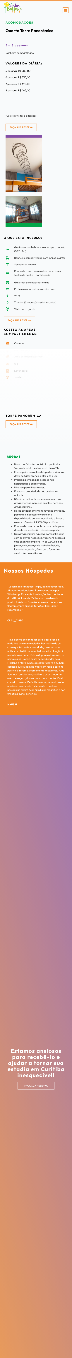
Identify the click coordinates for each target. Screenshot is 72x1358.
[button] (65, 10)
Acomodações (19, 22)
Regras (14, 456)
